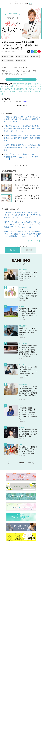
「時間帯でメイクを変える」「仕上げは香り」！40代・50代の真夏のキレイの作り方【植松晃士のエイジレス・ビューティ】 (22, 215)
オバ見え (36, 56)
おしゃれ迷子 (8, 60)
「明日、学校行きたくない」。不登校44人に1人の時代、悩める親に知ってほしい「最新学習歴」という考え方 (22, 119)
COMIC (29, 250)
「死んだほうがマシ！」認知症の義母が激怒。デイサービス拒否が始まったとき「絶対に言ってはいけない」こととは (22, 128)
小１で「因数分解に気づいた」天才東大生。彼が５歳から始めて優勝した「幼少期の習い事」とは (22, 147)
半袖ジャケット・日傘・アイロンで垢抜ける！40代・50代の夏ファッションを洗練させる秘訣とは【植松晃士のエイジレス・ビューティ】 (22, 233)
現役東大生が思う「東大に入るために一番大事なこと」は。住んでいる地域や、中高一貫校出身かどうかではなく (22, 138)
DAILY (12, 250)
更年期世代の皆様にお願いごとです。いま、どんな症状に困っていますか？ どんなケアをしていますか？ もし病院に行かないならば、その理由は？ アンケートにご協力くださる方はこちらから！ (21, 89)
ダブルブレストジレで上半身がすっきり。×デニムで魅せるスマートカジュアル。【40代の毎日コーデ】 (22, 156)
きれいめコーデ (22, 56)
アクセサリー (8, 56)
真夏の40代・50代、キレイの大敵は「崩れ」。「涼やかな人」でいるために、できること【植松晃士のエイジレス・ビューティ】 (22, 224)
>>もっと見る (34, 241)
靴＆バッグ (21, 60)
